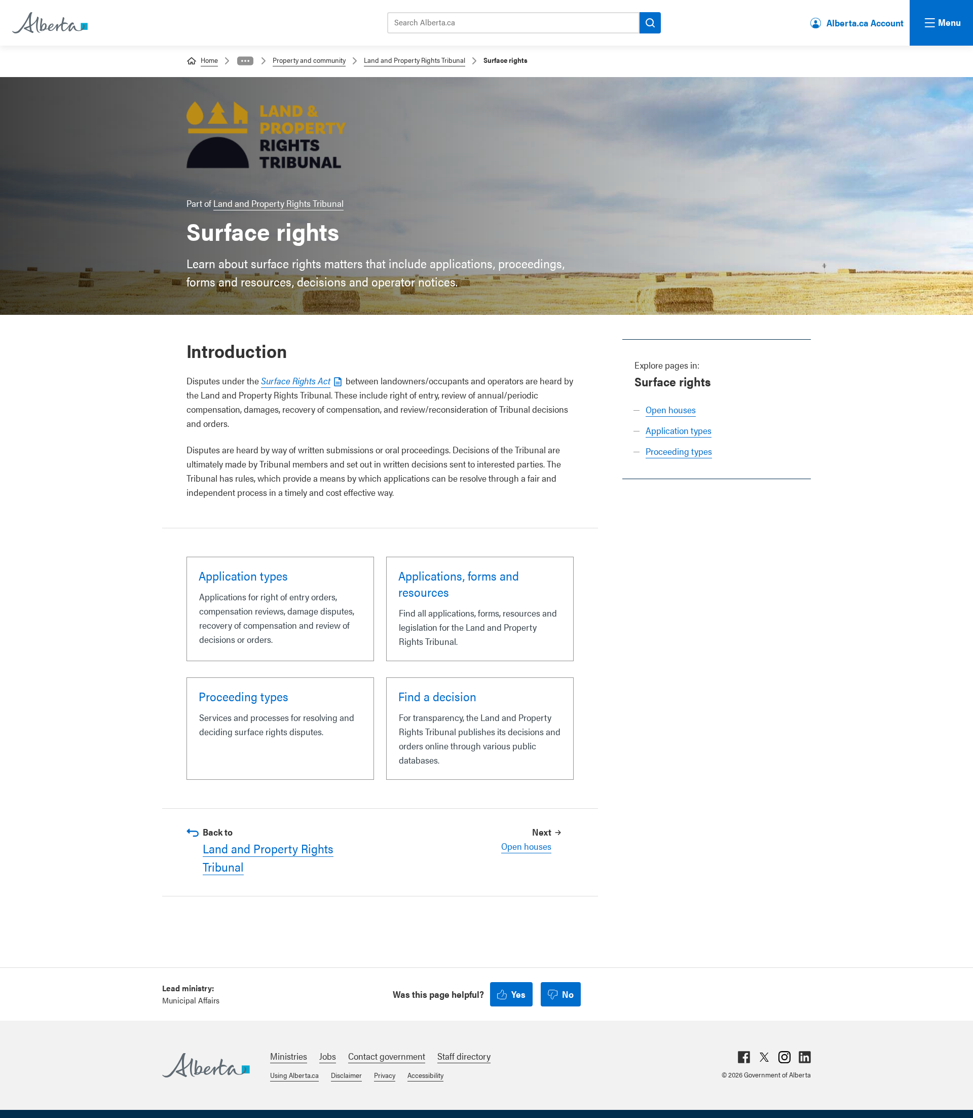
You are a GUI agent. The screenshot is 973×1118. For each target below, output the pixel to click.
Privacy (384, 1075)
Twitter (764, 1057)
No (568, 994)
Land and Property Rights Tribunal (414, 60)
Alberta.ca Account (865, 22)
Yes (518, 994)
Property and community (309, 60)
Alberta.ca (206, 1065)
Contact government (386, 1056)
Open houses (671, 409)
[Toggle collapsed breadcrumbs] (245, 60)
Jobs (327, 1056)
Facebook (744, 1057)
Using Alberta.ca (294, 1075)
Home (209, 60)
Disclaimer (346, 1075)
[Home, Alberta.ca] (49, 22)
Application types (679, 430)
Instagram (784, 1057)
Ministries (288, 1056)
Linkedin (805, 1057)
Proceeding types (679, 451)
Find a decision (437, 696)
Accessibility (425, 1075)
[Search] (650, 22)
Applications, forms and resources (458, 583)
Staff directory (464, 1056)
